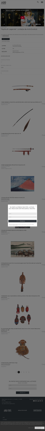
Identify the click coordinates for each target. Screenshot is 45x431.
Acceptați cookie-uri (39, 427)
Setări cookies (31, 427)
